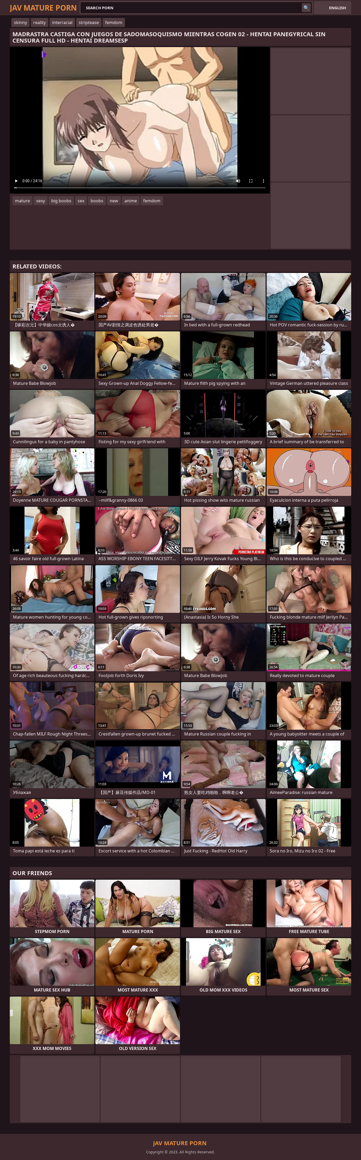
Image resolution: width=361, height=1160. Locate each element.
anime (130, 201)
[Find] (306, 7)
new (114, 201)
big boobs (61, 201)
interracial (62, 22)
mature (22, 201)
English (337, 7)
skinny (20, 22)
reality (39, 22)
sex (81, 201)
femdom (113, 22)
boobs (97, 201)
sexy (40, 201)
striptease (89, 22)
